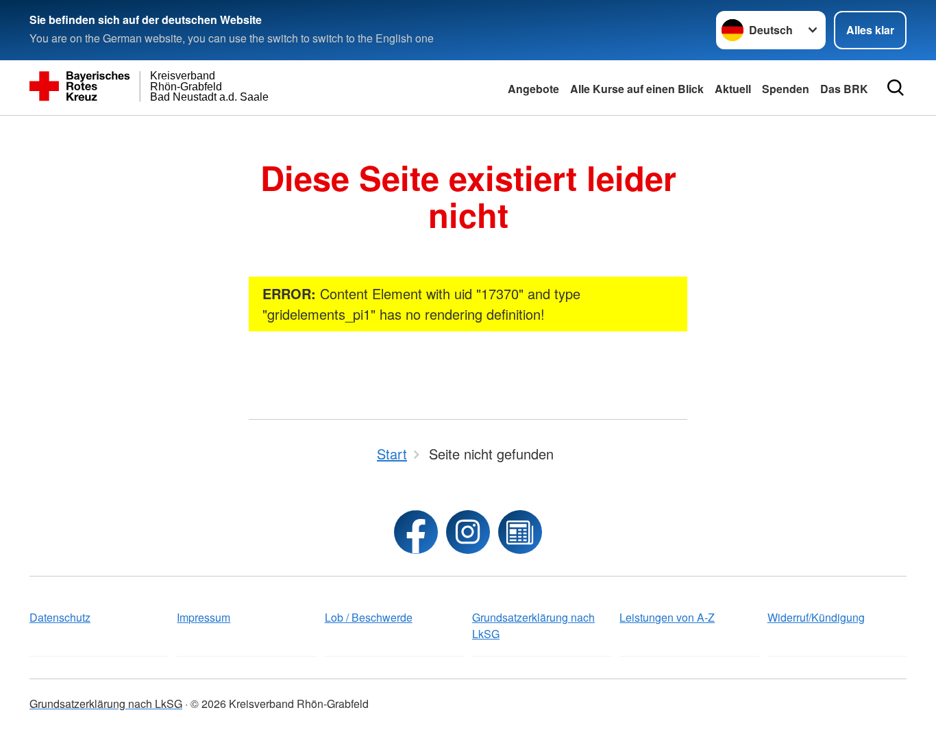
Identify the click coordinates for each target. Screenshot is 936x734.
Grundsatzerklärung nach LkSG (533, 625)
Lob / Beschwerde (368, 617)
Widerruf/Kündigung (816, 617)
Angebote (533, 89)
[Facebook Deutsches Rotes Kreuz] (416, 532)
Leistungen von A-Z (667, 617)
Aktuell (733, 89)
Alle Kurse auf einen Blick (637, 89)
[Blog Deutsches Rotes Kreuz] (520, 532)
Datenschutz (59, 617)
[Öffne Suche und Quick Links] (896, 88)
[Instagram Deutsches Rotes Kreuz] (468, 532)
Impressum (203, 617)
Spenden (785, 89)
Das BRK (844, 89)
